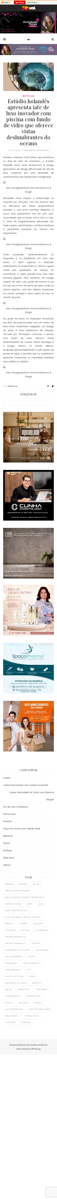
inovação (11, 963)
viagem (26, 1022)
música (36, 983)
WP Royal (35, 1048)
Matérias (8, 835)
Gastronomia (13, 956)
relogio (23, 1002)
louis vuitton (14, 976)
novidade (41, 989)
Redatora (12, 386)
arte (30, 904)
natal (9, 989)
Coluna (6, 777)
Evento (36, 943)
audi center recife (16, 910)
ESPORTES (32, 2)
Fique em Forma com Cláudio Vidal (21, 828)
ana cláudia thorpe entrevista (24, 897)
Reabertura (33, 996)
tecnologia (31, 1016)
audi (41, 904)
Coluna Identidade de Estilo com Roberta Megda (31, 796)
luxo (32, 976)
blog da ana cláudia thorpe (23, 917)
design (26, 930)
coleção (38, 923)
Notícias (29, 96)
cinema (23, 923)
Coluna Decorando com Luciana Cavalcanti (25, 785)
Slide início (8, 857)
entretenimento (15, 943)
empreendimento (15, 937)
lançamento (13, 970)
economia (42, 930)
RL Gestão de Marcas (37, 1044)
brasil (9, 923)
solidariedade (14, 1009)
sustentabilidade (40, 1009)
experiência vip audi (17, 950)
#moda (9, 884)
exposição (42, 950)
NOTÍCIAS (20, 2)
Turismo (10, 1022)
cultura (10, 930)
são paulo (11, 1016)
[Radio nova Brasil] (28, 54)
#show (23, 884)
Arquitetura (13, 904)
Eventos (7, 821)
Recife (9, 1002)
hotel (31, 956)
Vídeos (7, 864)
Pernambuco (13, 996)
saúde (38, 1002)
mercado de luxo (16, 983)
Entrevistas (9, 813)
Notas (6, 843)
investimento (31, 963)
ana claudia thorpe (17, 890)
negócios (24, 989)
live (28, 970)
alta (36, 884)
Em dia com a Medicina (15, 806)
